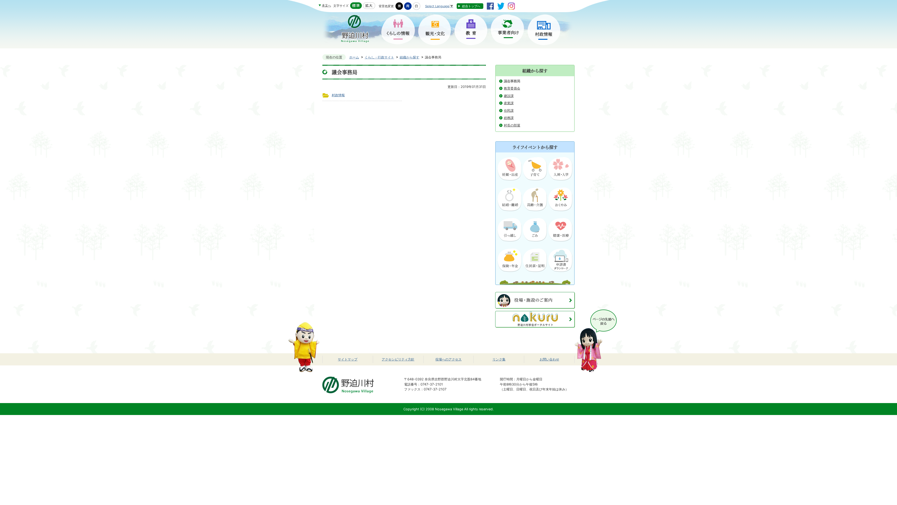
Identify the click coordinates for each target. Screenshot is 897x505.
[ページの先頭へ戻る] (596, 312)
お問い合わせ (549, 359)
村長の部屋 (512, 125)
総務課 (509, 118)
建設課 (509, 96)
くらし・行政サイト (379, 57)
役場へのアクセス (448, 359)
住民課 (509, 110)
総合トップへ (471, 6)
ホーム (354, 57)
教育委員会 (512, 88)
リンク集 (498, 359)
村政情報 (338, 95)
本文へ (326, 5)
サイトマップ (347, 359)
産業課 (509, 103)
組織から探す (409, 57)
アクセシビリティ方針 (398, 359)
